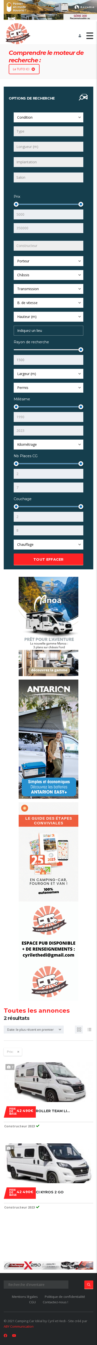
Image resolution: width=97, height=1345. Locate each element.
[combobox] (48, 117)
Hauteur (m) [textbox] (27, 316)
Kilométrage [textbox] (27, 444)
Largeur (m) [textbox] (26, 373)
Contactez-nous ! (55, 1302)
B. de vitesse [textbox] (27, 302)
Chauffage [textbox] (25, 544)
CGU (32, 1302)
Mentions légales (25, 1296)
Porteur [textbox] (23, 261)
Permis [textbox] (22, 387)
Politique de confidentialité (65, 1296)
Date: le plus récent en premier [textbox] (30, 1029)
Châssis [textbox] (23, 275)
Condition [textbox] (25, 117)
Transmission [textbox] (28, 288)
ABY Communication (19, 1326)
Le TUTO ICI (21, 69)
